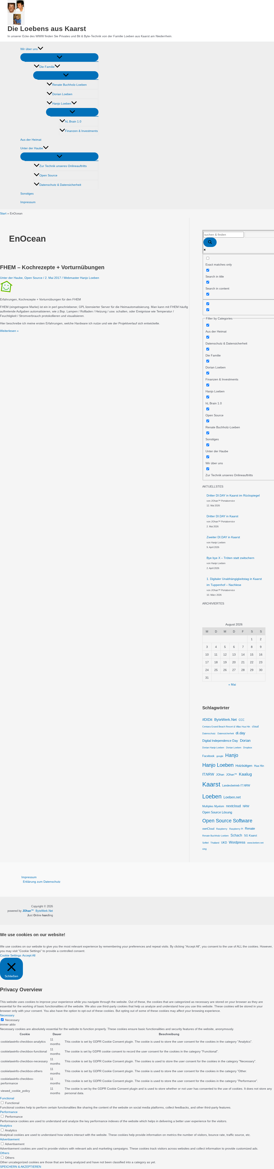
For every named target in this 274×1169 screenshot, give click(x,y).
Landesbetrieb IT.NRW (236, 785)
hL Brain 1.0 (73, 121)
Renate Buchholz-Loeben (69, 84)
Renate (250, 828)
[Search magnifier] (210, 242)
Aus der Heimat (30, 139)
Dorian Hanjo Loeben (213, 747)
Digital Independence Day (220, 740)
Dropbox (247, 747)
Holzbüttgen (243, 765)
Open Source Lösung (217, 812)
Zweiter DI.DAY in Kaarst (223, 537)
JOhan (220, 774)
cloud (255, 726)
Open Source (48, 175)
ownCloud (208, 828)
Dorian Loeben (62, 94)
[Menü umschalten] (59, 57)
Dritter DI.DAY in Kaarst (222, 516)
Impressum (28, 202)
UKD (224, 842)
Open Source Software (227, 820)
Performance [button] (9, 1112)
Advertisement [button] (9, 1139)
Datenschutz (209, 733)
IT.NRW (208, 774)
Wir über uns (29, 49)
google (219, 756)
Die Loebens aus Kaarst (46, 29)
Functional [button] (7, 1098)
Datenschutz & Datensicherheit (60, 184)
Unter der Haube (31, 148)
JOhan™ (231, 774)
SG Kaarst (250, 835)
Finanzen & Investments (81, 131)
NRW (246, 806)
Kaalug (245, 774)
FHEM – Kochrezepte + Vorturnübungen (52, 267)
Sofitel (205, 842)
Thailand (214, 842)
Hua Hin (259, 765)
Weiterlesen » (9, 331)
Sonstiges (27, 193)
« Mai (232, 684)
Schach (236, 835)
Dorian (245, 740)
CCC (241, 719)
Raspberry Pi (236, 829)
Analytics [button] (6, 1125)
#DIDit (207, 719)
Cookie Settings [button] (10, 955)
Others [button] (4, 1153)
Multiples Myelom (213, 806)
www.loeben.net (255, 842)
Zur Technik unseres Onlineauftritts (63, 166)
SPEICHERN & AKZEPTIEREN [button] (20, 1166)
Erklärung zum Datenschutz (41, 881)
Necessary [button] (7, 1015)
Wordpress (237, 842)
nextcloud (233, 806)
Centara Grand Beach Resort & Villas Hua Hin (226, 726)
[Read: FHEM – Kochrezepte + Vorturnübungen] (6, 292)
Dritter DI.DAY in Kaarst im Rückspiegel (233, 495)
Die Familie (47, 66)
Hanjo (231, 755)
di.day (240, 733)
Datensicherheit (225, 733)
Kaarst (211, 784)
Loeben (212, 796)
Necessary (12, 1020)
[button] (40, 49)
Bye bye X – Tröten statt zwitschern (230, 558)
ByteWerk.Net (225, 719)
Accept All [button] (28, 955)
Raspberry (221, 829)
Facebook (208, 756)
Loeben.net (232, 797)
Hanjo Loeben (61, 103)
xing (204, 849)
